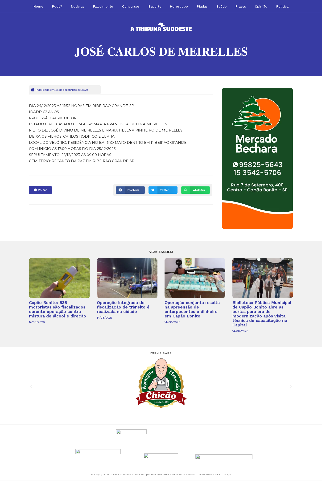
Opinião (261, 6)
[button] (130, 190)
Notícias (77, 6)
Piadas (202, 6)
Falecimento (103, 6)
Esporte (155, 6)
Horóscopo (179, 6)
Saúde (221, 6)
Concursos (131, 6)
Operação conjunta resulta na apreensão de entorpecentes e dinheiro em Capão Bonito (192, 309)
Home (38, 6)
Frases (240, 6)
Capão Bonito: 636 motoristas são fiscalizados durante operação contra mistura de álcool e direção (57, 309)
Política (282, 6)
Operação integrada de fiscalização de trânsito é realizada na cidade (123, 307)
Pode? (57, 6)
